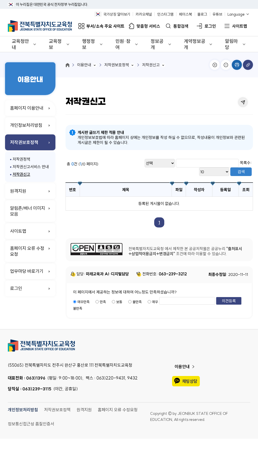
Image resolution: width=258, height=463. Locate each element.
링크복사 (248, 65)
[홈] (68, 65)
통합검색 (180, 26)
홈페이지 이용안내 (26, 108)
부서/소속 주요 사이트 (105, 26)
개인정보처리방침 (26, 125)
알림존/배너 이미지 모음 (27, 211)
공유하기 (243, 102)
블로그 (202, 14)
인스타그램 (165, 14)
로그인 (210, 26)
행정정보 (88, 44)
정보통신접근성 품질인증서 (31, 423)
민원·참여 (123, 44)
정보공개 (157, 44)
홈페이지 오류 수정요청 (27, 251)
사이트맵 (239, 26)
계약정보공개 (194, 44)
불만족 (137, 302)
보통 (119, 302)
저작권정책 (21, 159)
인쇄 (237, 65)
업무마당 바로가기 (26, 271)
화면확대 (215, 65)
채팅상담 (189, 381)
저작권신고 (21, 174)
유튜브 (217, 14)
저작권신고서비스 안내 (31, 166)
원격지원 (18, 191)
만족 (103, 302)
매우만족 (83, 302)
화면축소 (226, 65)
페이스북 (185, 14)
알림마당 (231, 44)
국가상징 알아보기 (116, 14)
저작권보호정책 (24, 142)
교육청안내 (20, 44)
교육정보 (55, 44)
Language (236, 14)
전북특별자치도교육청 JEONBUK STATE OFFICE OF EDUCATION (40, 26)
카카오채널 (144, 14)
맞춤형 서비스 (148, 26)
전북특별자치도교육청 (129, 345)
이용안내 (84, 64)
